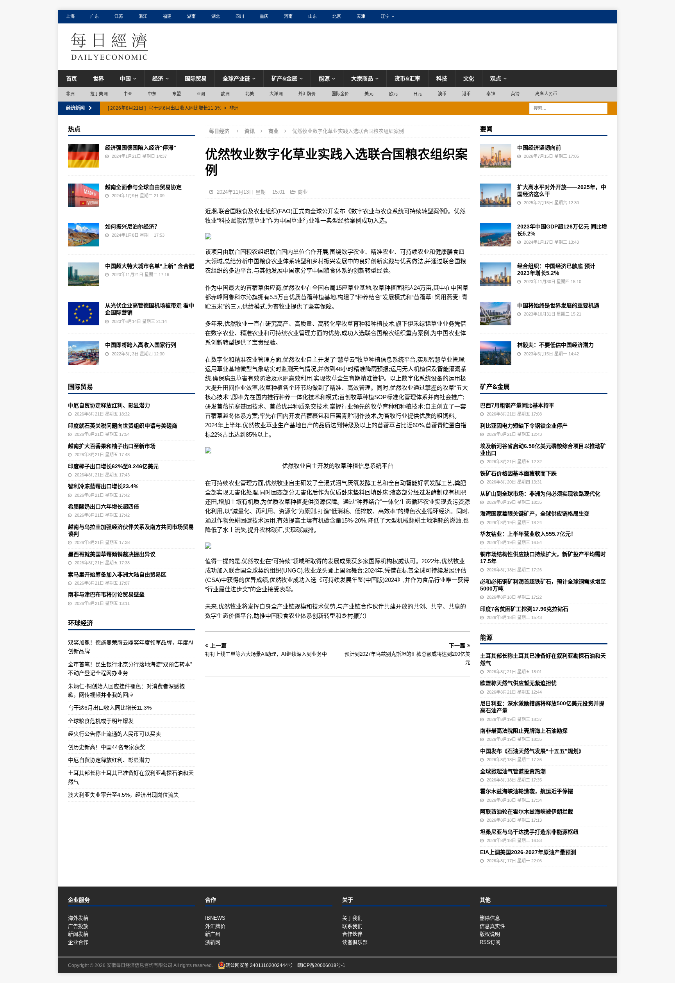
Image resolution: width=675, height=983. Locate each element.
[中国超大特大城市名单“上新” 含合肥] (83, 274)
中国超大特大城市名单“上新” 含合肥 (149, 266)
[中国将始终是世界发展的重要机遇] (495, 313)
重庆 (264, 16)
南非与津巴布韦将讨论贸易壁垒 (106, 594)
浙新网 (212, 942)
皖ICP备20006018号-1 (321, 965)
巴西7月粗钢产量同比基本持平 (517, 405)
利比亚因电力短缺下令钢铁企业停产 (524, 426)
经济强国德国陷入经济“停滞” (140, 148)
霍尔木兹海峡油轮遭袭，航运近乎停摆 (526, 791)
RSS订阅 (490, 942)
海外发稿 (78, 918)
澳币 (442, 93)
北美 (249, 93)
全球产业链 (236, 78)
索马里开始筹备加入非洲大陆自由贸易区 (117, 574)
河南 (288, 16)
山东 (312, 16)
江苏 (118, 16)
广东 (94, 16)
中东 (152, 93)
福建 (167, 16)
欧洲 (225, 93)
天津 (361, 16)
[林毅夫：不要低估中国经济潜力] (495, 353)
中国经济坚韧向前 (539, 148)
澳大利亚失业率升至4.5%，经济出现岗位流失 (123, 795)
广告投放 (78, 926)
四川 (240, 16)
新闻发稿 (78, 934)
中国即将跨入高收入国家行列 (140, 345)
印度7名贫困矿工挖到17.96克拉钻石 (524, 609)
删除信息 (490, 918)
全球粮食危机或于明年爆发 (101, 721)
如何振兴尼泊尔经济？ (132, 226)
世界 (98, 78)
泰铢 (490, 93)
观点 (495, 78)
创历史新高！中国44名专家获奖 (106, 747)
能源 (324, 78)
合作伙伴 (352, 934)
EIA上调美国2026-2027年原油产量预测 (528, 852)
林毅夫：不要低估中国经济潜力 (555, 345)
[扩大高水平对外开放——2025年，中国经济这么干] (495, 195)
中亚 (127, 93)
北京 (336, 16)
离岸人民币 (546, 93)
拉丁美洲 (99, 93)
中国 (125, 78)
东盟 (176, 93)
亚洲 (200, 93)
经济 (157, 78)
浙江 (143, 16)
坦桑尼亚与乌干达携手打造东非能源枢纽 (529, 832)
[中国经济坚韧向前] (495, 156)
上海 (70, 16)
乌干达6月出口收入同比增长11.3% (110, 708)
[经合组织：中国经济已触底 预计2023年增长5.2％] (495, 274)
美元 (368, 93)
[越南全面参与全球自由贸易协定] (83, 195)
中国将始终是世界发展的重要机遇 (558, 305)
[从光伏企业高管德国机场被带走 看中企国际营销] (83, 313)
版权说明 (490, 934)
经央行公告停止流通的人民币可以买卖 (114, 734)
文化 (468, 78)
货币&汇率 (407, 78)
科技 (441, 78)
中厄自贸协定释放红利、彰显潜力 (109, 405)
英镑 (515, 93)
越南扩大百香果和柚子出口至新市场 (111, 446)
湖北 (215, 16)
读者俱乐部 (355, 942)
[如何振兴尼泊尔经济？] (83, 234)
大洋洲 (276, 93)
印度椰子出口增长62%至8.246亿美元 (113, 466)
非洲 (70, 93)
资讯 (250, 131)
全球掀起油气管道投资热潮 (513, 771)
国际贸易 (196, 78)
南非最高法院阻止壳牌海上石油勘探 (524, 731)
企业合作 (78, 942)
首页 (71, 78)
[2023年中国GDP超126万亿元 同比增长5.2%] (495, 234)
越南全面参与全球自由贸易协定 (143, 187)
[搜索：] (568, 108)
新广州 (212, 934)
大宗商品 (362, 78)
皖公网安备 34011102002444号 (259, 965)
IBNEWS (215, 918)
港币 (466, 93)
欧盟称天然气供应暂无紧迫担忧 (518, 683)
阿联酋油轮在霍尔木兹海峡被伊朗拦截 (526, 811)
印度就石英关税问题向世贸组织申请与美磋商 (122, 426)
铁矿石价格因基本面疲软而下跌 (518, 473)
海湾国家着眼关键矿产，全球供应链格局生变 (534, 513)
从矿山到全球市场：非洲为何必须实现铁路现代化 (540, 494)
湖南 (191, 16)
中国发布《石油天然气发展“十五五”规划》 (532, 751)
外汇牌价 (307, 93)
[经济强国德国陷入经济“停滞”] (83, 156)
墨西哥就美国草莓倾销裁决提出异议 (111, 554)
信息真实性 (492, 926)
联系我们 (352, 926)
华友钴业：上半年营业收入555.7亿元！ (528, 534)
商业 (303, 192)
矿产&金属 (284, 78)
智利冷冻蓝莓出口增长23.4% (103, 486)
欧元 (393, 93)
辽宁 (385, 16)
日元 (417, 93)
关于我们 (352, 918)
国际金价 (340, 93)
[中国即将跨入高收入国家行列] (83, 353)
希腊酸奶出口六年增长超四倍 (103, 506)
